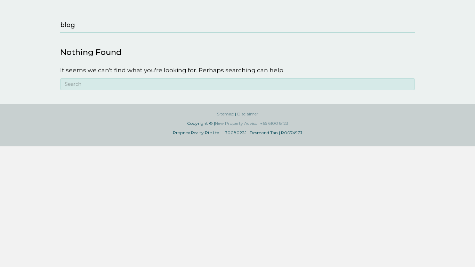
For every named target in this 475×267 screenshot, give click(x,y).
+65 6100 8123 (274, 123)
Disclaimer (247, 113)
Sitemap (225, 113)
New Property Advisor (237, 123)
